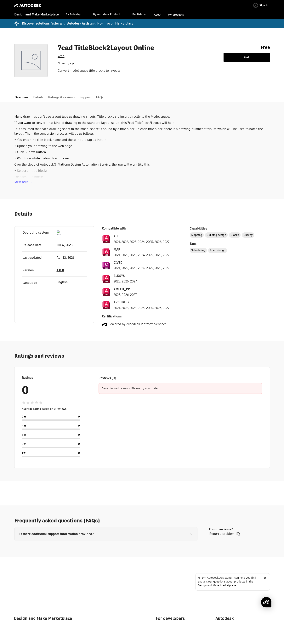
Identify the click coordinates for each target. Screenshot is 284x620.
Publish (137, 14)
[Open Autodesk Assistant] (266, 602)
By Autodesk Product (106, 14)
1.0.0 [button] (60, 270)
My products (176, 15)
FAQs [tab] (99, 97)
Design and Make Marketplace (36, 14)
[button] (105, 534)
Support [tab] (85, 97)
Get (246, 57)
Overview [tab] (22, 97)
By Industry (73, 14)
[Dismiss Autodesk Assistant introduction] (265, 578)
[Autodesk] (27, 5)
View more (21, 182)
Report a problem (222, 534)
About (158, 15)
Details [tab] (38, 97)
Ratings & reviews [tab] (61, 97)
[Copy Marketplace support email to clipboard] (238, 534)
